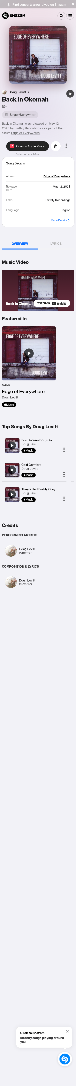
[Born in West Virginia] (12, 445)
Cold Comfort (31, 465)
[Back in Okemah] (70, 94)
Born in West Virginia (36, 440)
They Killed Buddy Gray (38, 489)
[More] (64, 450)
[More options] (66, 146)
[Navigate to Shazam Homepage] (13, 15)
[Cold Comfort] (12, 470)
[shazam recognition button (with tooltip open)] (64, 1059)
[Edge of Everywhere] (29, 366)
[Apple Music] (9, 404)
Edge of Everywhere (25, 133)
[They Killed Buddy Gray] (12, 494)
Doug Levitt (29, 444)
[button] (73, 4)
